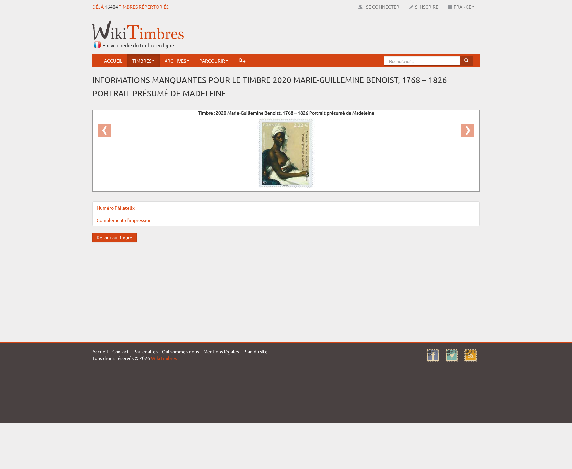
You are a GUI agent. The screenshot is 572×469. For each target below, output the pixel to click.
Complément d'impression (124, 220)
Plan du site (255, 351)
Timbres (141, 61)
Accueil (113, 61)
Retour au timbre (114, 237)
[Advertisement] (359, 35)
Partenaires (145, 351)
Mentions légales (221, 351)
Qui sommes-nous (180, 351)
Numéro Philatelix (116, 208)
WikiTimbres (164, 358)
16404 (111, 7)
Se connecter (382, 7)
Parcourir (212, 61)
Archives (175, 61)
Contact (120, 351)
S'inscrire (426, 7)
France (462, 7)
